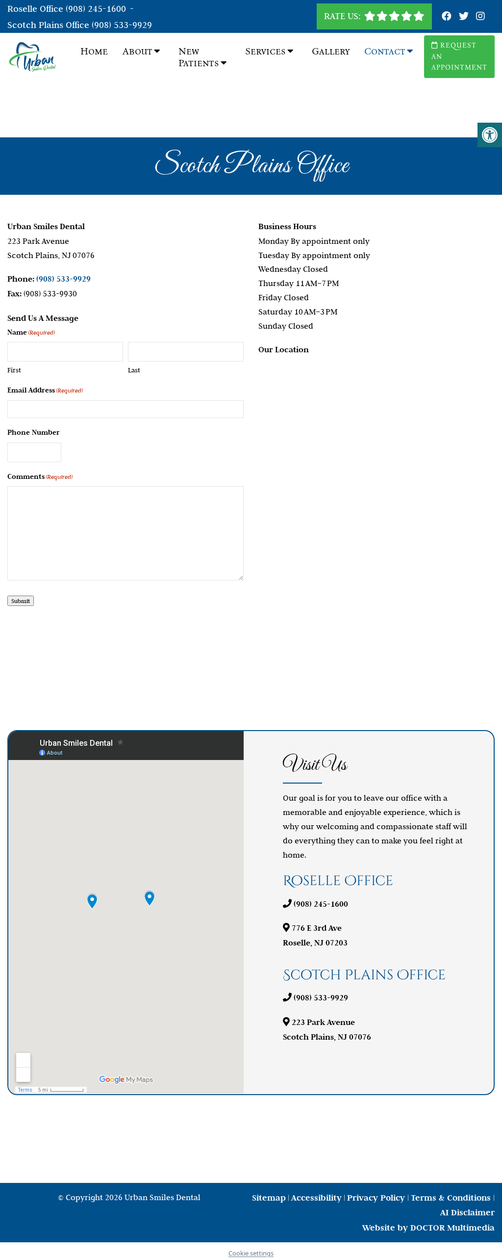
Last (134, 370)
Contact (384, 51)
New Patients (198, 57)
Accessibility (316, 1197)
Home (94, 51)
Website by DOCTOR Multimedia (428, 1227)
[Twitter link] (465, 16)
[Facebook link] (447, 16)
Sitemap (269, 1197)
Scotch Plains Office (49, 24)
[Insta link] (480, 16)
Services (265, 51)
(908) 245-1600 (96, 8)
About (137, 51)
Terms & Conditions (452, 1197)
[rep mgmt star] (394, 16)
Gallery (331, 51)
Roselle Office (36, 8)
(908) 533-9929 (122, 24)
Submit (20, 600)
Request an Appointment (459, 56)
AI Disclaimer (467, 1212)
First (14, 370)
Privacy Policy (377, 1197)
